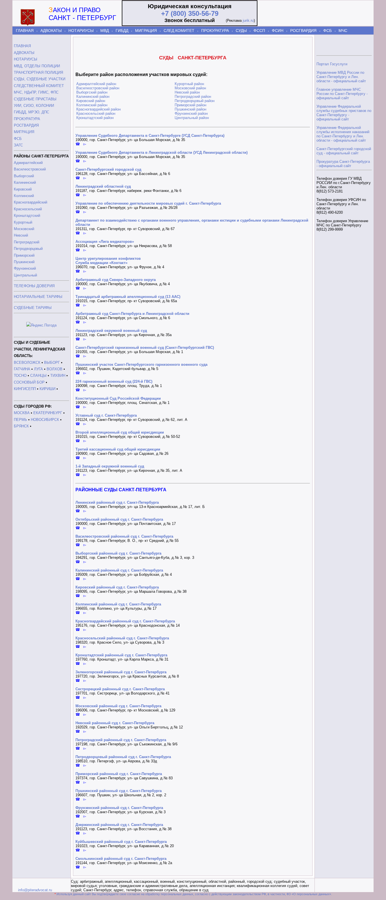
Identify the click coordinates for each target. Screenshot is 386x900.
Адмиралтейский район (96, 84)
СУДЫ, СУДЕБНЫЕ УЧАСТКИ (39, 79)
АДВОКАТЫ (51, 30)
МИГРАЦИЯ (146, 30)
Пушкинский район (190, 109)
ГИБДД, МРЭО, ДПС (31, 112)
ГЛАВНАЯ (25, 30)
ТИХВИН (57, 375)
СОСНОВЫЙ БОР (29, 382)
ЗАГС (18, 145)
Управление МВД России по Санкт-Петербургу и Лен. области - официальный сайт (341, 76)
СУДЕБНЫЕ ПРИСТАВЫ (35, 99)
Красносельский (28, 209)
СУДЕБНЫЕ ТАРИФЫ (33, 308)
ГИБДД (122, 30)
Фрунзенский (25, 268)
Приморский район (190, 105)
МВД (104, 30)
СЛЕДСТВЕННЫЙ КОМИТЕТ (39, 86)
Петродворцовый (28, 248)
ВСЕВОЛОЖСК (27, 362)
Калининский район (92, 96)
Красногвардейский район (98, 109)
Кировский (23, 189)
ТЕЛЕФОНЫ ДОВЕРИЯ (34, 286)
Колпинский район (91, 105)
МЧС (343, 30)
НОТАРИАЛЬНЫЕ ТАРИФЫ (38, 297)
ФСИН (277, 30)
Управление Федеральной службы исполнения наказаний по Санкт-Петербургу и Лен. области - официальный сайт (342, 134)
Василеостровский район (97, 88)
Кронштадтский (27, 215)
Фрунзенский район (191, 113)
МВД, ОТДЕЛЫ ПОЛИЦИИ (37, 66)
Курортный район (189, 84)
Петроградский (26, 242)
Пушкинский (24, 262)
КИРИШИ (47, 389)
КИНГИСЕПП (25, 389)
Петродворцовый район (194, 101)
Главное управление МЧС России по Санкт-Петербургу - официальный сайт (342, 93)
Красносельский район (95, 113)
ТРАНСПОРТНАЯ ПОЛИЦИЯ (38, 72)
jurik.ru (248, 20)
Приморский (24, 255)
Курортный (23, 222)
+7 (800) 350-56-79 (189, 13)
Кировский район (90, 101)
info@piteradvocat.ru (35, 890)
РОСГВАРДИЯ (303, 30)
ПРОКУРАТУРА (215, 30)
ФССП (259, 30)
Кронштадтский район (95, 118)
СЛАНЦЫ (38, 375)
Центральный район (192, 118)
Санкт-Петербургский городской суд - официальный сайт (343, 151)
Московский (24, 229)
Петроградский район (193, 96)
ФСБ (327, 30)
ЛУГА (38, 369)
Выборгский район (91, 92)
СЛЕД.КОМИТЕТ (179, 30)
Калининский (25, 182)
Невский (21, 235)
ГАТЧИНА (22, 369)
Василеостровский (30, 169)
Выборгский (24, 176)
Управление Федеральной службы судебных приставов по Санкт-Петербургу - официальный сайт (343, 112)
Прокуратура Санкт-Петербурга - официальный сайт (343, 163)
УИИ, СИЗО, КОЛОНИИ (34, 105)
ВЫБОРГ (52, 362)
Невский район (187, 92)
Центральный (25, 275)
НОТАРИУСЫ (81, 30)
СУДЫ (241, 30)
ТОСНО (20, 375)
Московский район (190, 88)
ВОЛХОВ (54, 369)
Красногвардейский (30, 202)
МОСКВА (22, 413)
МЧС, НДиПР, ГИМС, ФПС (36, 92)
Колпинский (24, 196)
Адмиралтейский (28, 163)
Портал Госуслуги (331, 64)
